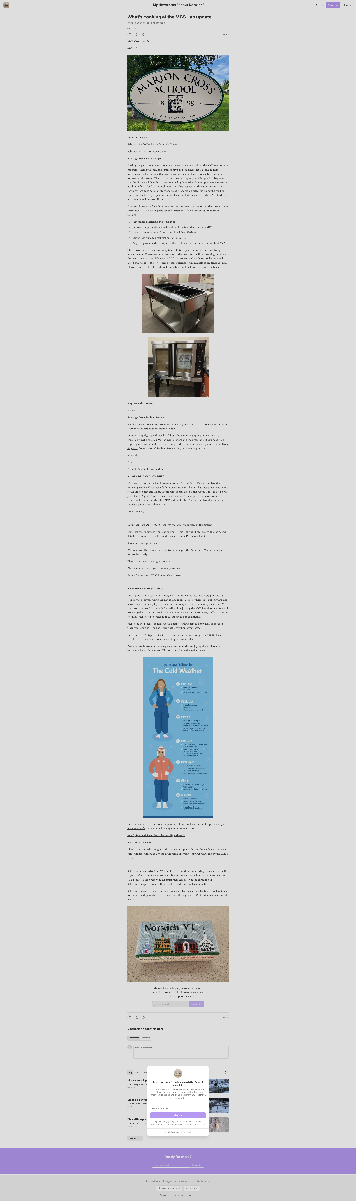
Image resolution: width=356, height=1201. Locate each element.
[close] (204, 1070)
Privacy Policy (199, 1124)
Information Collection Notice (177, 1124)
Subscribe (178, 1115)
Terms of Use (191, 1121)
